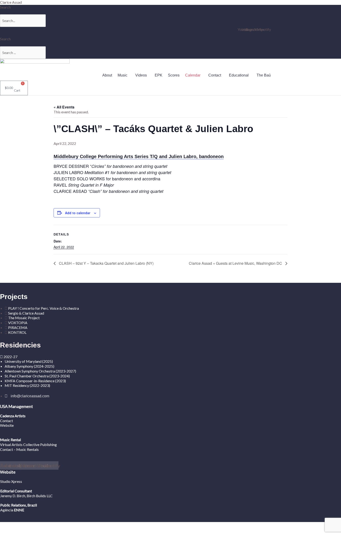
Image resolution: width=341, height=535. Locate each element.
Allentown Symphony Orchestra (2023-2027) (40, 371)
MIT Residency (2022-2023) (27, 385)
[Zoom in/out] (7, 526)
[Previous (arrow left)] (7, 532)
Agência (6, 510)
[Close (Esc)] (51, 526)
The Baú (264, 75)
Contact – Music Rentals (19, 449)
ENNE (18, 510)
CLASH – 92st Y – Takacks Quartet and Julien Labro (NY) (106, 263)
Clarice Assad (11, 2)
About (107, 75)
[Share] (36, 526)
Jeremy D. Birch (12, 496)
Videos (141, 75)
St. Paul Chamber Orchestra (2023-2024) (37, 376)
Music (122, 75)
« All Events (64, 107)
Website (7, 425)
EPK (158, 75)
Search (5, 7)
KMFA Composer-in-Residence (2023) (35, 381)
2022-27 (10, 356)
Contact (214, 75)
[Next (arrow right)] (22, 532)
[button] (123, 75)
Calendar (192, 75)
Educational (239, 75)
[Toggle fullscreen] (22, 526)
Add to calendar (77, 212)
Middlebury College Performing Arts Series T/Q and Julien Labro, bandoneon (139, 156)
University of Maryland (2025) (29, 361)
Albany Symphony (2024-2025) (30, 366)
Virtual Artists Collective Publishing (29, 444)
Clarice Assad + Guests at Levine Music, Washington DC (236, 263)
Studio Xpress (11, 481)
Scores (174, 75)
